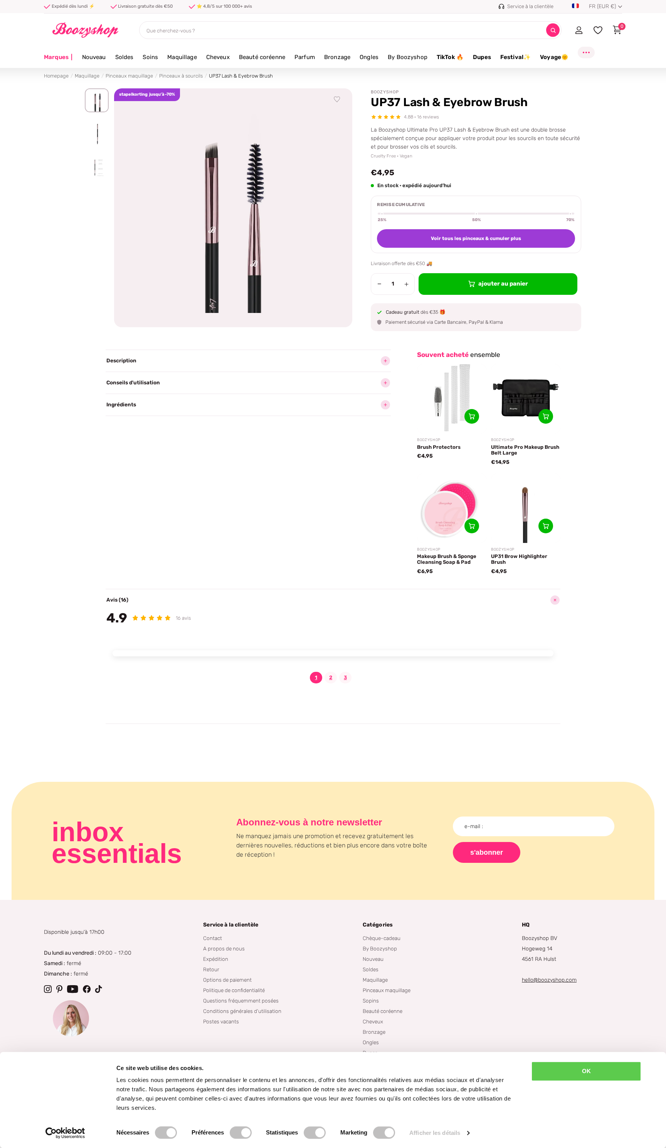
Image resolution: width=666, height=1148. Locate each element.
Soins (150, 57)
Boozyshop (385, 92)
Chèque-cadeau (381, 938)
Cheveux (218, 57)
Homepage (56, 76)
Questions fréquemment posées (241, 1001)
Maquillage (182, 57)
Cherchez (553, 30)
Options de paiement (227, 980)
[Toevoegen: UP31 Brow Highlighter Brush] (545, 526)
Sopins (371, 1001)
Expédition (215, 959)
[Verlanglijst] (337, 99)
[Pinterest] (59, 989)
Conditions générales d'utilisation (242, 1011)
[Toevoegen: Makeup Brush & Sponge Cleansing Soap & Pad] (471, 526)
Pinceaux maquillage (129, 76)
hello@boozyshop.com (549, 980)
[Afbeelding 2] (97, 134)
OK (586, 1071)
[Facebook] (87, 989)
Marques (58, 57)
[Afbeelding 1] (97, 100)
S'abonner (486, 852)
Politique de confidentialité (234, 990)
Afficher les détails (434, 1132)
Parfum (304, 57)
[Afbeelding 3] (97, 167)
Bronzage (337, 57)
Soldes (124, 57)
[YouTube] (72, 989)
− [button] (379, 284)
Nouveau (94, 57)
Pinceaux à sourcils (181, 76)
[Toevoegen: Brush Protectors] (471, 416)
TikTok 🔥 (450, 57)
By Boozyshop (407, 57)
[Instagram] (48, 989)
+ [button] (406, 284)
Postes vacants (221, 1021)
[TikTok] (98, 989)
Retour (211, 969)
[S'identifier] (579, 30)
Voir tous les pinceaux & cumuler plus (476, 238)
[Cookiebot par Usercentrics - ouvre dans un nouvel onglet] (65, 1133)
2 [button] (330, 677)
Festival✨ (515, 57)
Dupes (482, 57)
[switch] (241, 1132)
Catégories (378, 924)
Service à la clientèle (230, 924)
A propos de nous (224, 948)
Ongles (369, 57)
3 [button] (345, 677)
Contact (212, 938)
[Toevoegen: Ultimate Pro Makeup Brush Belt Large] (545, 416)
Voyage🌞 (554, 57)
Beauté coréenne (262, 57)
